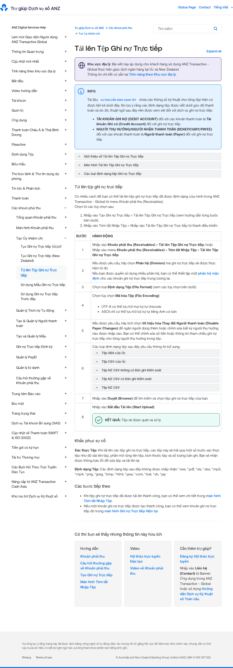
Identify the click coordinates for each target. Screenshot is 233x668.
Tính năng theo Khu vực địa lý (152, 74)
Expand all (214, 51)
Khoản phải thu (92, 556)
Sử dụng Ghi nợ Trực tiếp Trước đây (39, 296)
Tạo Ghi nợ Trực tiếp (96, 575)
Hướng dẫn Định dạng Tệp (118, 100)
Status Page (187, 7)
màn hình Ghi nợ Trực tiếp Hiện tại (131, 511)
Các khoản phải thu (120, 28)
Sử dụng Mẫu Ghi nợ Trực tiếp (43, 285)
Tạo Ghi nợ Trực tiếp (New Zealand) (40, 258)
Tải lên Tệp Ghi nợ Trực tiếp (39, 272)
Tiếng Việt (221, 7)
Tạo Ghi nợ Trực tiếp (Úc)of (41, 246)
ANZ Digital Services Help (29, 27)
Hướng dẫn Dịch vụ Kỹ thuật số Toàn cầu (196, 594)
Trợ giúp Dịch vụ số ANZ (89, 28)
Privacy (26, 657)
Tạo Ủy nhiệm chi (89, 33)
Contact (205, 7)
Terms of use (44, 657)
